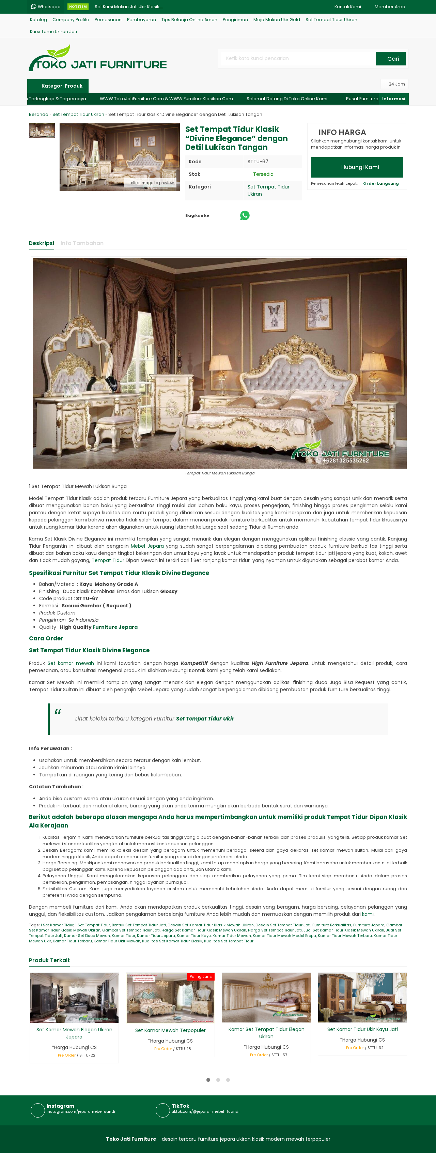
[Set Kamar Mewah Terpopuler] (170, 997)
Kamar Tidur (123, 935)
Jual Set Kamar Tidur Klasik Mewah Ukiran (343, 930)
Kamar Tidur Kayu (194, 935)
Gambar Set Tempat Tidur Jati (131, 930)
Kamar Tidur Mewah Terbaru (345, 935)
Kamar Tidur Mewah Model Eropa (284, 935)
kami (368, 914)
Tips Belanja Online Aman (189, 19)
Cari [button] (392, 59)
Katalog (38, 19)
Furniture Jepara (115, 627)
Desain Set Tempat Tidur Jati (283, 925)
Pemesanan (108, 19)
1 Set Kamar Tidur (57, 925)
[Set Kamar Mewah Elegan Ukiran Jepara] (74, 997)
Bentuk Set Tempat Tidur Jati (139, 925)
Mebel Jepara (147, 546)
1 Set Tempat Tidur (92, 925)
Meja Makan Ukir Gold (276, 19)
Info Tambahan (82, 243)
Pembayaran (141, 19)
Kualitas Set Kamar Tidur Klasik (172, 941)
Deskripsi (41, 243)
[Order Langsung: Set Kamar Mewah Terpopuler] (131, 1017)
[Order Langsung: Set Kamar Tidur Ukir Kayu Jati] (323, 1016)
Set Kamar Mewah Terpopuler (170, 1030)
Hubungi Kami (359, 167)
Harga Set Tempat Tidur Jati (275, 930)
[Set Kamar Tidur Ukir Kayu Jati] (362, 997)
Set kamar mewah (71, 663)
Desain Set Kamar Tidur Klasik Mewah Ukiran (211, 925)
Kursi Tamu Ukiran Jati (53, 31)
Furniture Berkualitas (332, 925)
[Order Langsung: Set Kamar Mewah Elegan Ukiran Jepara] (34, 1016)
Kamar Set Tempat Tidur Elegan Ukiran (267, 1033)
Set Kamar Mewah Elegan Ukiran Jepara (74, 1033)
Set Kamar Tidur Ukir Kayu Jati (362, 1029)
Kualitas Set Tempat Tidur (228, 941)
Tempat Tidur (108, 560)
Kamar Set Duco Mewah (87, 935)
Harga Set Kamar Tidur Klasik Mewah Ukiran (203, 930)
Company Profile (70, 19)
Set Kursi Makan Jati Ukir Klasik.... (129, 7)
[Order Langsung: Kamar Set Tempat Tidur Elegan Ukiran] (227, 1016)
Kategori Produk (61, 85)
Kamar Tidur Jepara (156, 935)
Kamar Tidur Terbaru (72, 941)
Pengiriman (235, 19)
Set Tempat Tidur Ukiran (331, 19)
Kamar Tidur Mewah (232, 935)
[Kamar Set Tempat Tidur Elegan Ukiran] (266, 997)
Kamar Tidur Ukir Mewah (117, 941)
